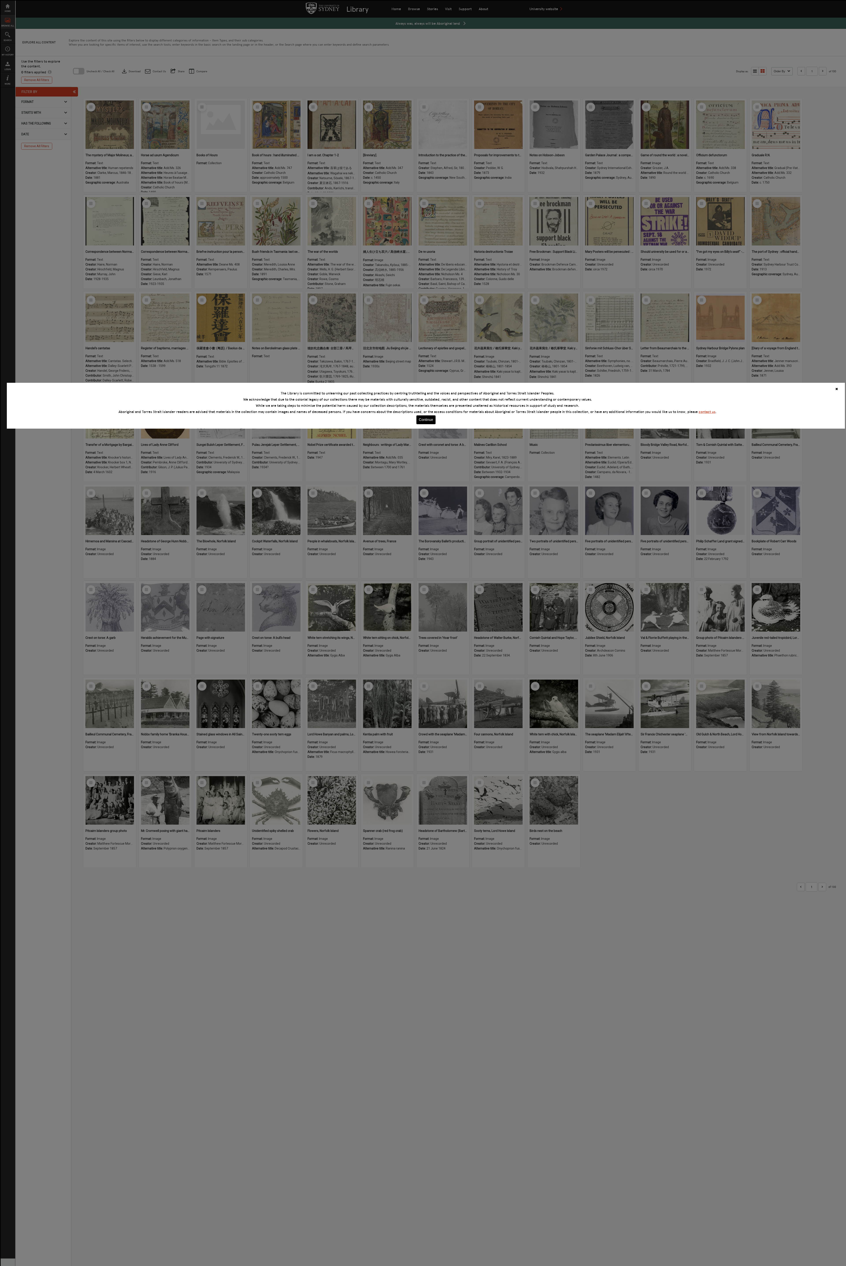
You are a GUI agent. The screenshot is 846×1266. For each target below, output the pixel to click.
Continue (426, 420)
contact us (707, 411)
